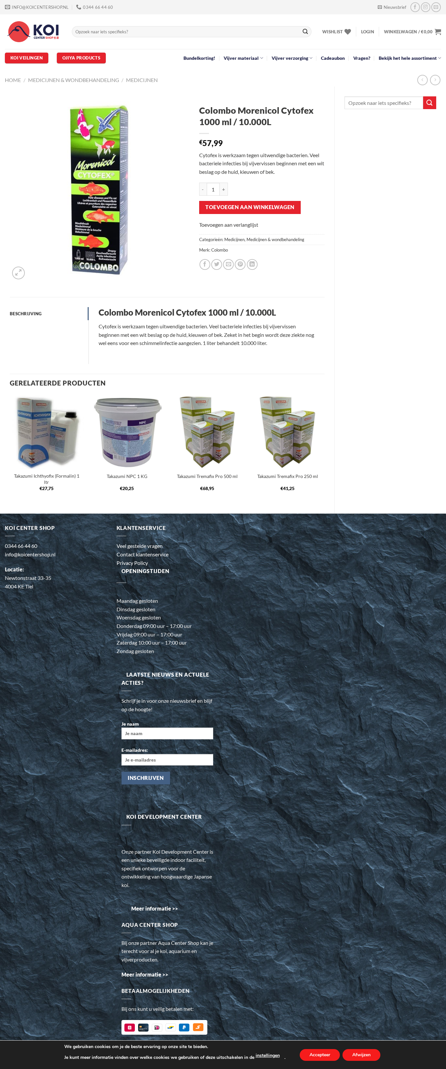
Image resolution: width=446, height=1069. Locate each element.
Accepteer (320, 1055)
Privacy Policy (132, 563)
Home (13, 80)
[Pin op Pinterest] (240, 264)
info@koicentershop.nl (30, 554)
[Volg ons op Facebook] (415, 7)
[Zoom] (18, 273)
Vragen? (361, 58)
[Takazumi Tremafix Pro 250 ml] (287, 432)
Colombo (219, 250)
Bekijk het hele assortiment (408, 58)
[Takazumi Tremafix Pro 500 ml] (207, 432)
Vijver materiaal (241, 58)
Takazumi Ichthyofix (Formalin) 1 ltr (46, 479)
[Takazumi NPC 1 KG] (127, 432)
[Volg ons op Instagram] (425, 7)
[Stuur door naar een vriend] (228, 264)
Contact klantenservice (142, 554)
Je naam (130, 724)
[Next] (324, 448)
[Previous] (10, 448)
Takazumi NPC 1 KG (127, 476)
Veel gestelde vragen (140, 546)
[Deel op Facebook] (204, 264)
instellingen (268, 1055)
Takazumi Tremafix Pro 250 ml (287, 476)
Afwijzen (361, 1055)
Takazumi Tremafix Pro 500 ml (207, 476)
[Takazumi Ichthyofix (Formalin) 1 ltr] (47, 432)
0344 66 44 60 (21, 546)
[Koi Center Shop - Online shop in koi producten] (33, 31)
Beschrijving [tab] (25, 313)
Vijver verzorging (290, 58)
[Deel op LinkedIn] (252, 264)
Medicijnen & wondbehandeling (73, 80)
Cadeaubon (333, 58)
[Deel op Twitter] (216, 264)
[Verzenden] (305, 31)
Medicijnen (142, 80)
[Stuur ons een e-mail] (436, 7)
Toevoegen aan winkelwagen (250, 207)
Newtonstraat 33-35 (28, 578)
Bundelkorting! (199, 58)
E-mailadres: (134, 750)
